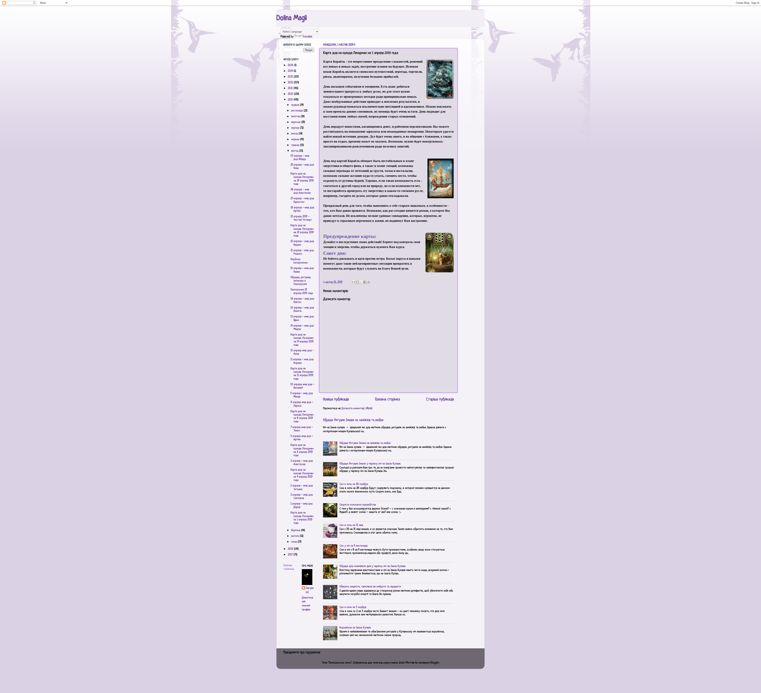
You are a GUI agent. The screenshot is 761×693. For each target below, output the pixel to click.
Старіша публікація (440, 399)
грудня (295, 104)
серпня (295, 127)
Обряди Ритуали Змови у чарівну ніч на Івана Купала (370, 463)
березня (296, 530)
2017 (291, 554)
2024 (291, 71)
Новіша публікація (336, 399)
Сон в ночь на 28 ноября (353, 484)
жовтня (296, 116)
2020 (291, 94)
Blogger (434, 662)
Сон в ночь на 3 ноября (352, 607)
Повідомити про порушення (301, 652)
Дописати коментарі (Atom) (356, 408)
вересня (296, 122)
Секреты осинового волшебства (357, 504)
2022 (291, 82)
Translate (307, 36)
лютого (295, 536)
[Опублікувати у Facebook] (365, 282)
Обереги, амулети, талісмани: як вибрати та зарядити (370, 586)
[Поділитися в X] (361, 282)
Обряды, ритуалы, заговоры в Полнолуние (301, 281)
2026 (291, 65)
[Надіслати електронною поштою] (354, 282)
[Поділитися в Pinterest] (369, 282)
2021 (291, 88)
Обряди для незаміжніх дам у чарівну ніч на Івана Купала (372, 566)
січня (294, 541)
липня (295, 133)
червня (295, 139)
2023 (291, 76)
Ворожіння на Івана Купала (355, 627)
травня (295, 145)
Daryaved (310, 590)
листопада (297, 110)
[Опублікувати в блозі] (357, 282)
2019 (291, 99)
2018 (291, 549)
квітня (295, 150)
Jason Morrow (406, 662)
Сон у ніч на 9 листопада (353, 545)
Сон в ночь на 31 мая (351, 525)
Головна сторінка (387, 399)
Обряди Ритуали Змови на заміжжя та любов (353, 420)
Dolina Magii (291, 18)
